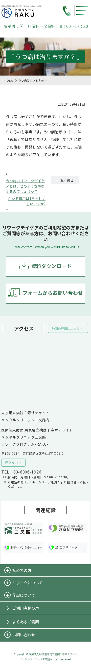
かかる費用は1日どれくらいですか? (27, 201)
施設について (23, 595)
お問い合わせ (23, 634)
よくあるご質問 (25, 621)
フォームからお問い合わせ (52, 292)
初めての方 (21, 570)
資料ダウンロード (51, 265)
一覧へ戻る (65, 180)
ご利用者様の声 (25, 608)
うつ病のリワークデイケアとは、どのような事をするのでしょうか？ (25, 186)
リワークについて (27, 582)
